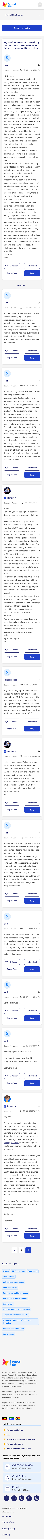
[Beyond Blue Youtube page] (14, 1499)
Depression (33, 1271)
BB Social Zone (18, 1271)
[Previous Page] (14, 1250)
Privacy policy (8, 1528)
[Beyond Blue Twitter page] (29, 1499)
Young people (8, 1334)
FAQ (8, 1435)
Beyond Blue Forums (9, 4)
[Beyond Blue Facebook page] (6, 1499)
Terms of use (8, 1522)
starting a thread (11, 1142)
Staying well (8, 1304)
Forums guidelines (14, 1430)
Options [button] (40, 15)
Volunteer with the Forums (18, 1449)
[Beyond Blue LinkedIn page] (36, 1499)
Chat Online (19, 1476)
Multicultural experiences (13, 1282)
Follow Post (32, 266)
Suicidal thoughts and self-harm (16, 1309)
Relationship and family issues (15, 1293)
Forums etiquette (14, 1444)
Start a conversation (22, 28)
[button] (6, 266)
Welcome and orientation (13, 1329)
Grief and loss (9, 1277)
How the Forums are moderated (21, 1439)
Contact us (7, 1516)
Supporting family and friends (15, 1315)
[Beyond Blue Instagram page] (21, 1499)
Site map (6, 1534)
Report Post (12, 273)
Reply (32, 273)
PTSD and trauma (10, 1288)
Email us (17, 1487)
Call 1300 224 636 (22, 1465)
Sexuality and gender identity (15, 1298)
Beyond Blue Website (11, 1362)
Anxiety (6, 1271)
